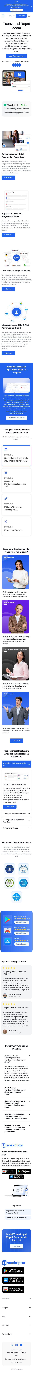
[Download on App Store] (13, 1279)
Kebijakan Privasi (16, 1350)
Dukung (23, 1352)
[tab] (16, 764)
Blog (3, 1316)
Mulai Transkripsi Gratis (16, 56)
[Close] (31, 6)
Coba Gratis (8, 177)
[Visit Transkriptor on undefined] (11, 1345)
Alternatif (5, 1325)
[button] (11, 16)
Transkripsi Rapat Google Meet (16, 1218)
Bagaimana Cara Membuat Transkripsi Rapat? (15, 1212)
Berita (16, 1355)
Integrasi (5, 1308)
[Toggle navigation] (29, 15)
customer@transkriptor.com (17, 1359)
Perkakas (5, 1299)
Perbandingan (7, 1334)
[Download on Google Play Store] (13, 1270)
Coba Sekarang (16, 10)
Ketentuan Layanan (13, 1352)
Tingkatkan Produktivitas (16, 418)
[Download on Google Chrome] (13, 1289)
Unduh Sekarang (21, 922)
